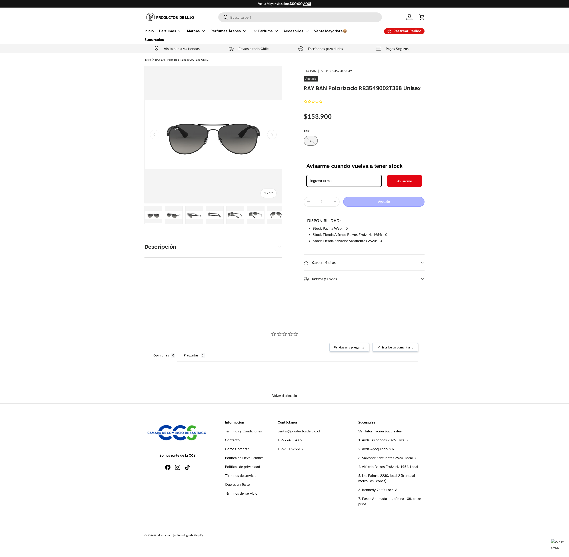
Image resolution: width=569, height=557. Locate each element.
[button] (422, 17)
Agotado (384, 201)
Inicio (149, 31)
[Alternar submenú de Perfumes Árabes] (244, 31)
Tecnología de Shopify (190, 535)
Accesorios (293, 31)
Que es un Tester (238, 484)
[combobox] (300, 17)
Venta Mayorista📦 (330, 31)
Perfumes (167, 31)
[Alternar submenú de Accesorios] (307, 31)
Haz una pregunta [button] (351, 347)
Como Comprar (237, 449)
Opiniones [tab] (161, 355)
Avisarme (404, 181)
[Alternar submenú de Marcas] (203, 31)
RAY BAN (310, 71)
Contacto (232, 440)
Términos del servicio (241, 493)
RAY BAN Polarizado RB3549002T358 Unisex (181, 59)
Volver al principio (284, 396)
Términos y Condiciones (243, 431)
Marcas (193, 31)
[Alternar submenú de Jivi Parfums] (276, 31)
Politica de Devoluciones (244, 458)
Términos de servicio (240, 475)
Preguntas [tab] (191, 355)
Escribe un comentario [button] (397, 347)
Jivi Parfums (262, 31)
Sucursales (154, 39)
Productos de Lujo (165, 535)
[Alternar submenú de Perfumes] (179, 31)
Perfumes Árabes (225, 31)
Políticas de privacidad (242, 466)
